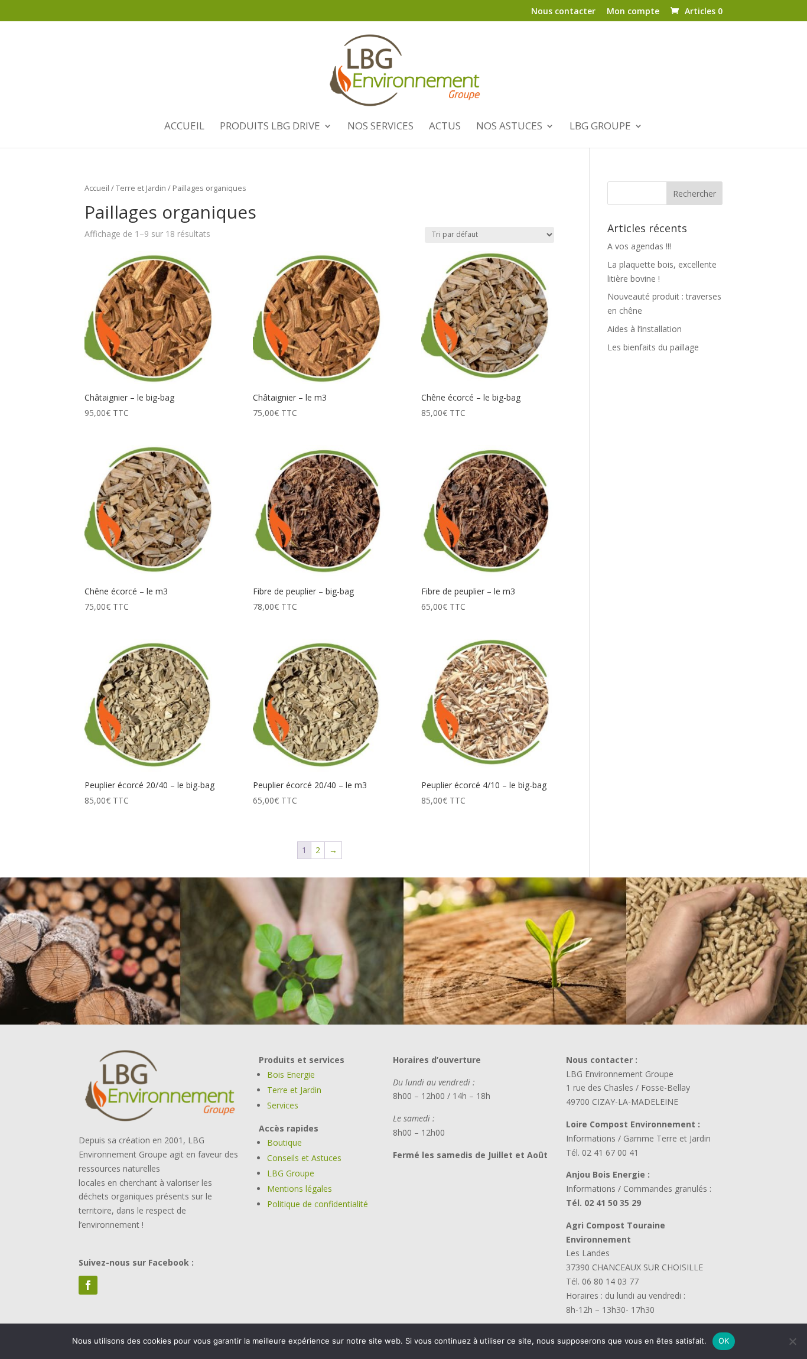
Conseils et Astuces (304, 1157)
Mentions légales (299, 1188)
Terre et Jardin (141, 188)
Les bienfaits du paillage (653, 347)
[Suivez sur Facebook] (88, 1285)
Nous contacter (563, 12)
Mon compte (633, 12)
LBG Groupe (290, 1173)
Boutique (284, 1142)
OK (724, 1340)
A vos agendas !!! (639, 246)
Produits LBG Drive (270, 127)
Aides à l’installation (644, 328)
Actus (445, 127)
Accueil (184, 127)
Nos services (380, 127)
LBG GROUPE (600, 127)
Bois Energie (291, 1074)
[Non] (792, 1341)
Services (282, 1105)
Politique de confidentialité (317, 1204)
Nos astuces (509, 127)
